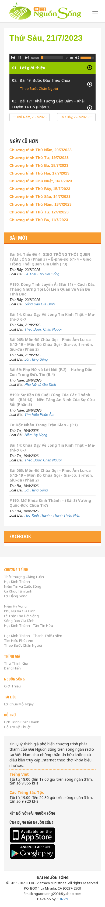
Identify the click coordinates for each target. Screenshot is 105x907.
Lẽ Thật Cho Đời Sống (41, 274)
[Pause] (20, 57)
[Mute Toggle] (77, 57)
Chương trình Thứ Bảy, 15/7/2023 (39, 189)
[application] (52, 78)
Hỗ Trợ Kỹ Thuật (17, 726)
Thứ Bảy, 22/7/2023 (74, 117)
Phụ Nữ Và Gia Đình (20, 611)
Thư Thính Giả (16, 663)
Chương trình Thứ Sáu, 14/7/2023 (40, 196)
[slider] (52, 57)
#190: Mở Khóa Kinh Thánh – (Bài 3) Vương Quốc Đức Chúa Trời (50, 503)
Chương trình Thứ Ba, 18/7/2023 (38, 165)
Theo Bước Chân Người (39, 88)
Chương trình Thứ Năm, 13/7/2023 (40, 204)
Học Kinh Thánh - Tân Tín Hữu (28, 625)
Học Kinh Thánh (17, 581)
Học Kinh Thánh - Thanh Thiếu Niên (52, 515)
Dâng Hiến (12, 668)
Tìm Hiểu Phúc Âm (39, 415)
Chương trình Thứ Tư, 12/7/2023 (39, 212)
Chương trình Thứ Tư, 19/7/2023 (39, 158)
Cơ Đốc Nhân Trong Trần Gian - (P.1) (43, 424)
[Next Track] (27, 57)
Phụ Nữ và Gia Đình (40, 385)
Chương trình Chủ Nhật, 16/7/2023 (40, 181)
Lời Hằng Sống (36, 359)
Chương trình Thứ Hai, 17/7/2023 (39, 173)
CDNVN (62, 899)
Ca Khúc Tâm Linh (18, 591)
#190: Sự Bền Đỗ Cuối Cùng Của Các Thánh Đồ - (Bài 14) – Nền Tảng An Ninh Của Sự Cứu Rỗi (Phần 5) (52, 399)
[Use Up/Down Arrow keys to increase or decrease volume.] (88, 57)
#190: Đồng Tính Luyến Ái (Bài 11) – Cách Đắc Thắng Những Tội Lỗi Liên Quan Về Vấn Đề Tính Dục (52, 289)
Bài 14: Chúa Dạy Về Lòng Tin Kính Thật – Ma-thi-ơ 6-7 (52, 317)
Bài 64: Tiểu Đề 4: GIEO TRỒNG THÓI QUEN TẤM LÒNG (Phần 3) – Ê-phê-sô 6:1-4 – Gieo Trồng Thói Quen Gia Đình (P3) (50, 259)
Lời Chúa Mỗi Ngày (19, 704)
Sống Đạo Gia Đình (39, 304)
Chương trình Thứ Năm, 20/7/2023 (40, 150)
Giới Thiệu (12, 686)
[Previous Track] (13, 57)
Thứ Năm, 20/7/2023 (31, 117)
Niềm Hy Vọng (35, 435)
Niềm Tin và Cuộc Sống (22, 586)
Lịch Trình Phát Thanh (21, 722)
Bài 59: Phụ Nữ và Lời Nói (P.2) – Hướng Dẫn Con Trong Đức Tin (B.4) (50, 372)
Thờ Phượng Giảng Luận (24, 576)
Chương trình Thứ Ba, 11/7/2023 (38, 220)
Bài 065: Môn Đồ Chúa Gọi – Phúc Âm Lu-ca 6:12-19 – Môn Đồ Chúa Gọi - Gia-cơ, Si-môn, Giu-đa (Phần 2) (51, 344)
